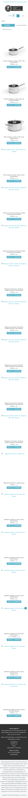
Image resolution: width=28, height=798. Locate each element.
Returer (14, 745)
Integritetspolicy (14, 754)
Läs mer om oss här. (15, 734)
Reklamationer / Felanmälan (14, 747)
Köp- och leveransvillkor (14, 752)
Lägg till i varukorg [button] (14, 67)
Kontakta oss (14, 743)
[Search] (25, 16)
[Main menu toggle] (18, 15)
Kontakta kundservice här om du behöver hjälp (15, 1)
